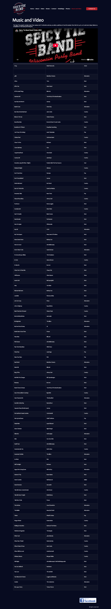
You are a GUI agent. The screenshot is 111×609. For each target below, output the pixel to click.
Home (32, 9)
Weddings (61, 9)
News (42, 9)
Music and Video (76, 9)
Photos (68, 9)
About (37, 9)
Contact (53, 9)
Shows (48, 9)
